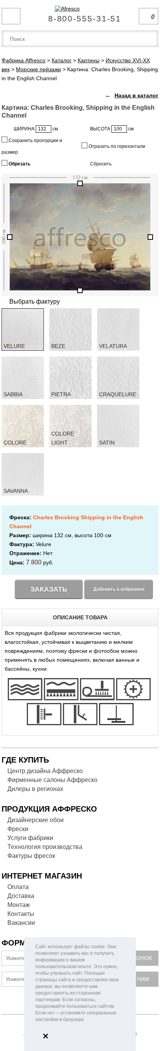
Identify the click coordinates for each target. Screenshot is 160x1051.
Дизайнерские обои (35, 820)
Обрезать (18, 164)
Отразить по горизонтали (116, 146)
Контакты (20, 913)
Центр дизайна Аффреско (45, 771)
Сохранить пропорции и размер (32, 146)
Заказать (48, 589)
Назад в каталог (136, 95)
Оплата (18, 887)
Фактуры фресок (31, 855)
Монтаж (18, 905)
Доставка (20, 896)
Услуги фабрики (30, 838)
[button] (87, 1020)
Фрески (17, 829)
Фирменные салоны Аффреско (52, 780)
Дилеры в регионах (35, 789)
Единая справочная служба (80, 15)
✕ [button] (45, 1036)
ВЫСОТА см (112, 129)
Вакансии (21, 922)
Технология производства (44, 847)
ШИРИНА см (36, 129)
